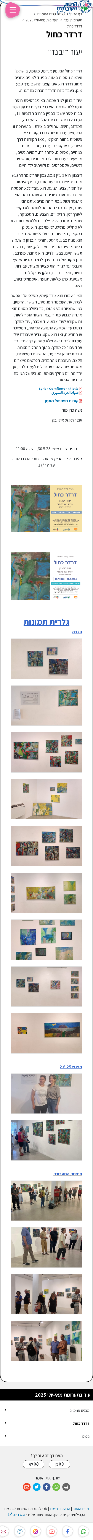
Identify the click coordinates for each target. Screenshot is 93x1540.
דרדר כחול (81, 1423)
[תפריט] (12, 11)
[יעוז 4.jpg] (46, 846)
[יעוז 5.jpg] (46, 893)
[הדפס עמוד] (66, 1487)
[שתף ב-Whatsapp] (56, 1487)
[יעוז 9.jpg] (46, 1033)
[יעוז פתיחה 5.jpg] (46, 1294)
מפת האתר (81, 1508)
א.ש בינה (16, 1514)
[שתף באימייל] (26, 1487)
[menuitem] (46, 1410)
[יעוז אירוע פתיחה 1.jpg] (46, 1201)
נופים (86, 1436)
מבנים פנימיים (79, 1410)
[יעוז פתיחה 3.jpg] (46, 1247)
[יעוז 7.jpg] (46, 939)
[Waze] (19, 1531)
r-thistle (59, 388)
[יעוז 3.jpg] (46, 799)
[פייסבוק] (67, 1531)
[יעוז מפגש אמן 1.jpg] (46, 1093)
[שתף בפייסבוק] (46, 1487)
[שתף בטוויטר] (36, 1487)
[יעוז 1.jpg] (46, 705)
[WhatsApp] (83, 1531)
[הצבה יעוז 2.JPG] (46, 658)
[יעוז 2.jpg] (46, 752)
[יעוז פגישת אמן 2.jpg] (46, 1140)
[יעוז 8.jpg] (46, 986)
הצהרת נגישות (60, 1508)
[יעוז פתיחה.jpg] (46, 1341)
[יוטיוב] (51, 1531)
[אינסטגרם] (35, 1531)
